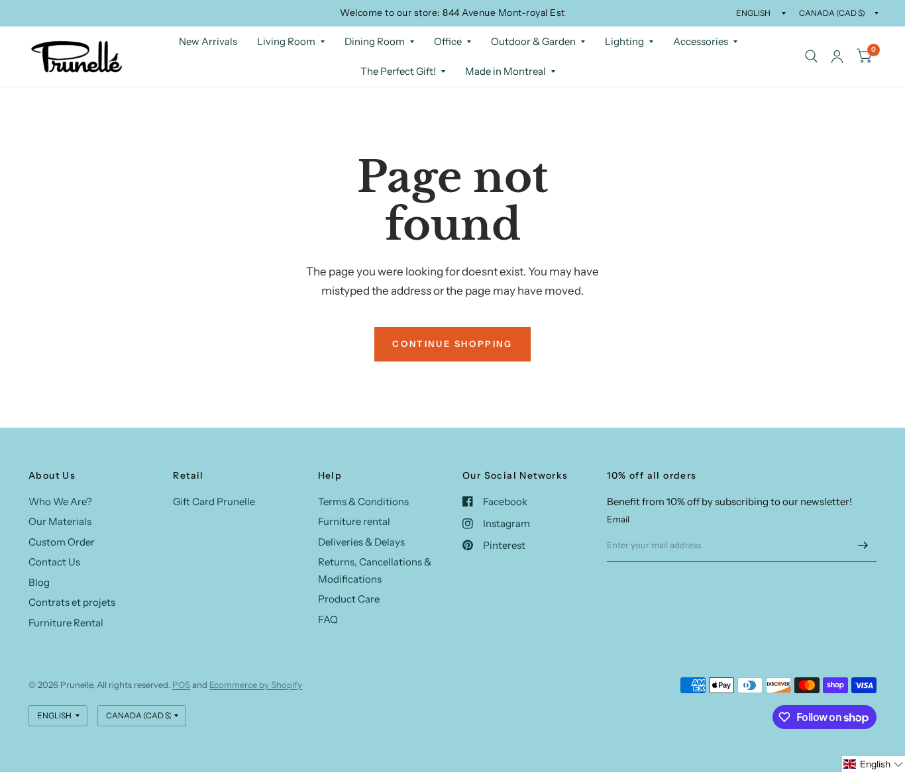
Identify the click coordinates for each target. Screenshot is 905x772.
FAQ (328, 619)
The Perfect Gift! (398, 71)
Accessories (700, 41)
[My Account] (837, 56)
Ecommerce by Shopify (255, 684)
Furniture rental (354, 521)
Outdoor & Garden (533, 41)
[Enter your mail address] (863, 545)
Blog (39, 582)
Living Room (286, 41)
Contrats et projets (71, 602)
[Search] (811, 56)
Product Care (349, 599)
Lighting (624, 41)
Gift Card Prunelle (214, 501)
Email (618, 519)
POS (181, 684)
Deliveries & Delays (361, 542)
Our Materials (59, 521)
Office (448, 41)
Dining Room (375, 41)
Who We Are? (60, 501)
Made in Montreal (505, 71)
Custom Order (61, 542)
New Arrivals (208, 41)
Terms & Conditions (363, 501)
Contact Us (54, 561)
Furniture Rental (65, 622)
